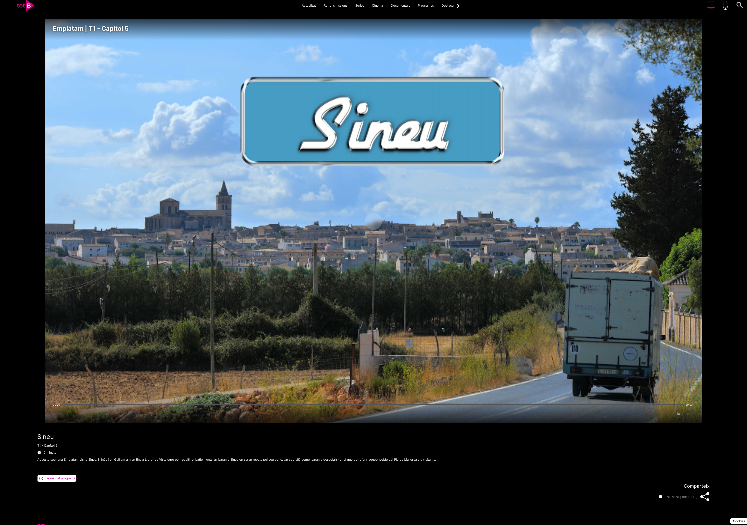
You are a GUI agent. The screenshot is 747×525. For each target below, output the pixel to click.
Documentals (400, 5)
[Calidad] (667, 414)
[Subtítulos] (655, 414)
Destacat (448, 5)
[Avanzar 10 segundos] (394, 221)
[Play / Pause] (373, 221)
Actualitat (309, 5)
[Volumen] (57, 414)
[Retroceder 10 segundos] (353, 221)
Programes (426, 5)
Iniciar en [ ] (681, 497)
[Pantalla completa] (690, 414)
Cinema (377, 5)
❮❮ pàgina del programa (57, 478)
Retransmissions (335, 5)
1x (678, 414)
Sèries (359, 5)
